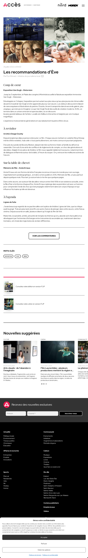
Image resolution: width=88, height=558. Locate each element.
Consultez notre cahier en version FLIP (30, 304)
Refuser (44, 544)
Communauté (82, 339)
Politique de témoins (35, 555)
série (25, 256)
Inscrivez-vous (71, 413)
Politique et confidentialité (50, 555)
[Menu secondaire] (83, 5)
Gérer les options (44, 550)
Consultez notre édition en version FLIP (30, 286)
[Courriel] (42, 76)
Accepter (44, 537)
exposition (8, 256)
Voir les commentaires (44, 236)
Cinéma (43, 339)
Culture (6, 339)
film (17, 256)
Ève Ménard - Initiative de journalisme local (23, 76)
